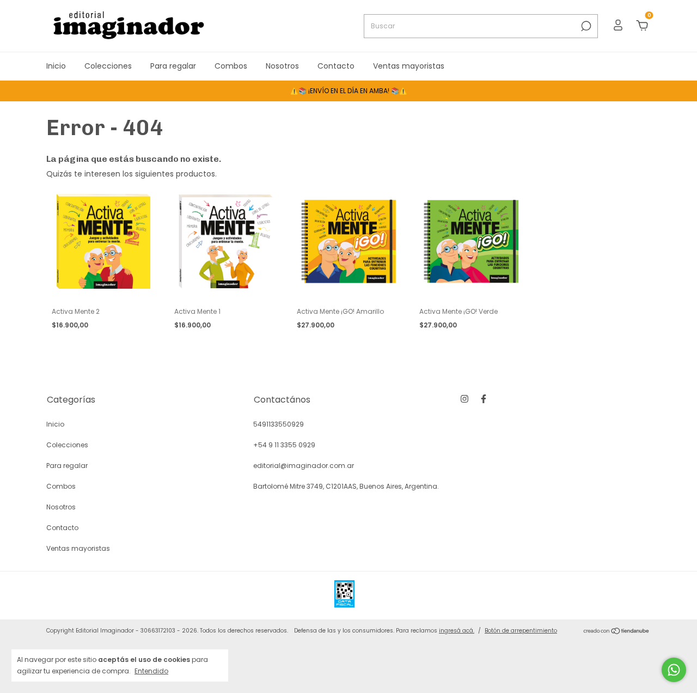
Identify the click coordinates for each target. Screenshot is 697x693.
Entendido (151, 670)
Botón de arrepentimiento (521, 631)
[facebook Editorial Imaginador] (483, 399)
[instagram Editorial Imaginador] (464, 399)
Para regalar (173, 65)
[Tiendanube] (617, 632)
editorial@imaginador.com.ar (303, 465)
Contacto (335, 65)
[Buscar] (585, 26)
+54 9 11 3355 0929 (284, 444)
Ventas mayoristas (408, 65)
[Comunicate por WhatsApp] (674, 670)
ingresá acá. (456, 631)
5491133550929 (278, 424)
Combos (231, 65)
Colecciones (108, 65)
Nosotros (282, 65)
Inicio (56, 65)
